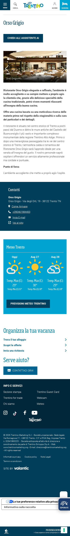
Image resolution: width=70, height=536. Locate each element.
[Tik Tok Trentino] (15, 412)
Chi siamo (8, 403)
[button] (7, 69)
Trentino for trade (13, 397)
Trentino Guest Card (48, 392)
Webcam (42, 397)
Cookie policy (31, 457)
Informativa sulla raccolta (20, 507)
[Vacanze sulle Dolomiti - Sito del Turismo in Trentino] (33, 5)
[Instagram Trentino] (5, 412)
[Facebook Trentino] (25, 412)
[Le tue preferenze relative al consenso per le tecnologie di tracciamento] (64, 530)
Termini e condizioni (12, 461)
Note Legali (46, 457)
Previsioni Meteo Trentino (28, 303)
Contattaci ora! (22, 370)
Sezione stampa (12, 392)
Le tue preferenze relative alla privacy (36, 501)
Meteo (40, 403)
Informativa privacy (12, 457)
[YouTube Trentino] (34, 412)
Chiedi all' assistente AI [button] (23, 38)
